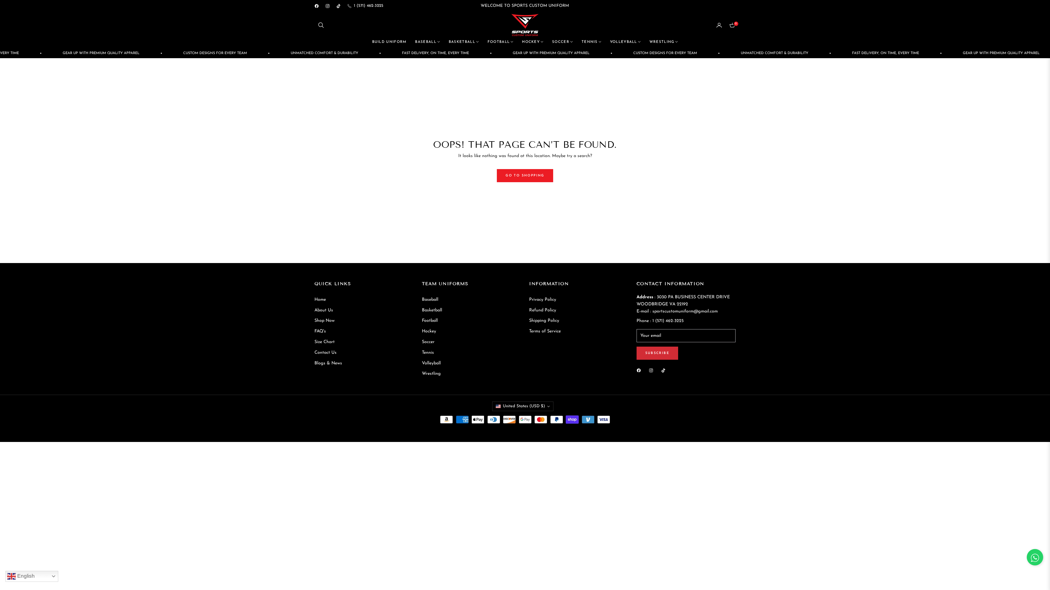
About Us (323, 310)
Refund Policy (542, 310)
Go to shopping (525, 175)
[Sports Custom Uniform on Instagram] (652, 370)
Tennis (428, 352)
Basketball (432, 310)
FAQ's (320, 331)
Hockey (429, 331)
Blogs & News (328, 363)
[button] (321, 25)
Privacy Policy (542, 299)
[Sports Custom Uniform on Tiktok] (664, 370)
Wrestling (431, 373)
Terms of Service (545, 331)
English (25, 576)
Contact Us (325, 352)
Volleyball (431, 363)
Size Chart (324, 342)
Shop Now (324, 320)
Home (320, 299)
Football (430, 320)
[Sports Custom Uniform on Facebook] (640, 370)
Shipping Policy (544, 320)
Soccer (428, 342)
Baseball (430, 299)
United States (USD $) (524, 406)
